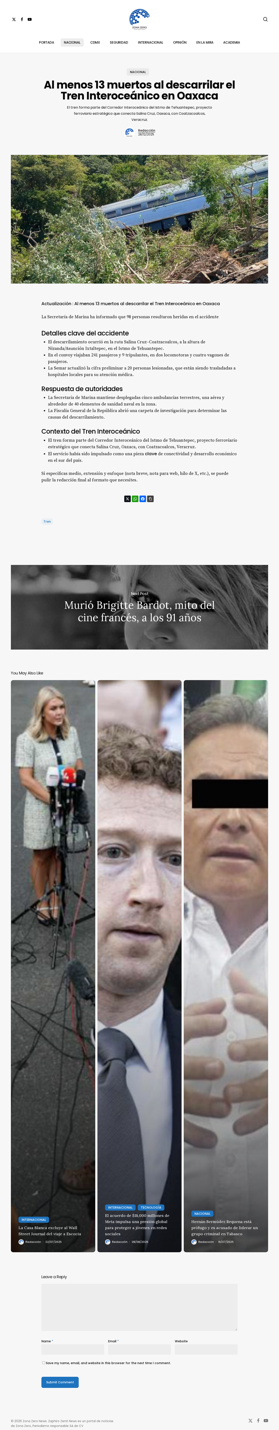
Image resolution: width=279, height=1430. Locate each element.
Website (181, 1341)
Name (47, 1341)
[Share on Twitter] (127, 499)
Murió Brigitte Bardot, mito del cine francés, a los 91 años (139, 607)
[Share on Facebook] (143, 499)
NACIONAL (138, 72)
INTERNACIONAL (34, 1220)
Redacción (146, 130)
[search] (265, 19)
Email (113, 1341)
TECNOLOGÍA (151, 1207)
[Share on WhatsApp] (135, 499)
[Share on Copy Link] (150, 499)
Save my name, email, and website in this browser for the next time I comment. (108, 1363)
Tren (47, 521)
